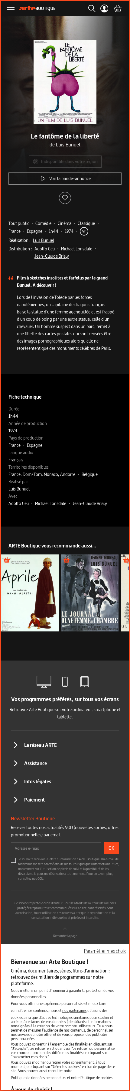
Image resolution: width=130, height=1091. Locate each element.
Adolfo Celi (44, 249)
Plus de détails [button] (29, 593)
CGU (40, 878)
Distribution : (20, 249)
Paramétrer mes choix (105, 951)
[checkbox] (13, 860)
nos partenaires (74, 1010)
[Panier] (117, 8)
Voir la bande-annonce (70, 178)
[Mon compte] (104, 8)
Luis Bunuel (43, 240)
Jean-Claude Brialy (51, 256)
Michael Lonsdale (76, 249)
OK (111, 848)
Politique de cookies (96, 1077)
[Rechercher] (90, 8)
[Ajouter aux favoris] (65, 198)
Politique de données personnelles (38, 1077)
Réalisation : (19, 240)
